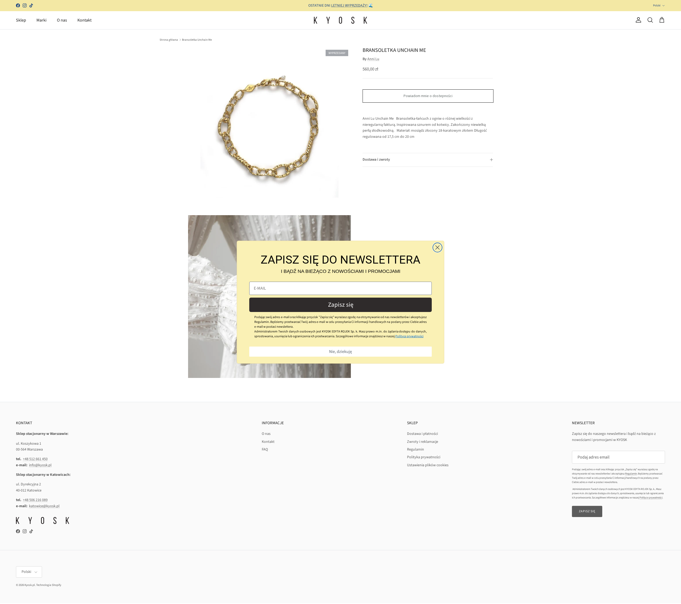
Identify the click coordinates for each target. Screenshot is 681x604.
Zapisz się (340, 304)
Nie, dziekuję (340, 352)
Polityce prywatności (409, 336)
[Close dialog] (437, 247)
